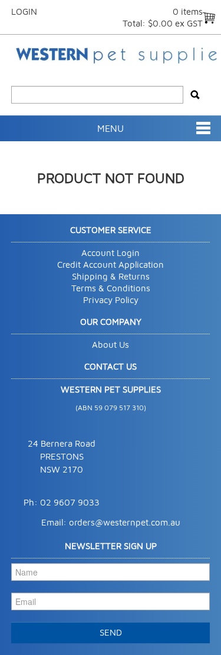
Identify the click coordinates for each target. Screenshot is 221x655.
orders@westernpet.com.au (124, 522)
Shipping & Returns (111, 276)
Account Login (110, 253)
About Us (110, 345)
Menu (110, 128)
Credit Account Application (110, 265)
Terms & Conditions (110, 288)
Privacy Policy (110, 300)
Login (24, 11)
